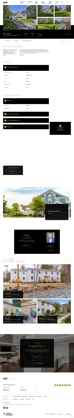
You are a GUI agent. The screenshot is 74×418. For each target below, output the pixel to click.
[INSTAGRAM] (58, 385)
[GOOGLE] (67, 385)
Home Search (36, 2)
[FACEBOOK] (55, 385)
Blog (33, 399)
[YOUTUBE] (63, 385)
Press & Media (50, 2)
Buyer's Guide (21, 399)
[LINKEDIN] (60, 385)
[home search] (67, 2)
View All (62, 23)
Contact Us (57, 2)
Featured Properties (16, 396)
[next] (69, 260)
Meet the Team (22, 2)
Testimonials (15, 399)
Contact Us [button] (45, 396)
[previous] (66, 260)
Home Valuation (43, 2)
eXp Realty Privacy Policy (6, 402)
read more (49, 213)
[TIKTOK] (65, 385)
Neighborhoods (24, 396)
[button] (66, 40)
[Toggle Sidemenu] (70, 2)
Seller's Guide (28, 399)
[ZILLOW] (70, 385)
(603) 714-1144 (60, 128)
